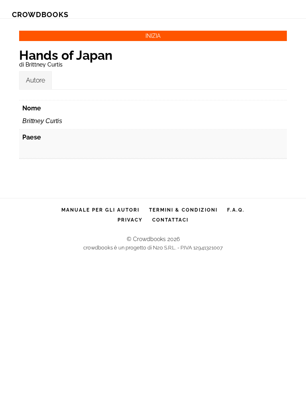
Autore (35, 80)
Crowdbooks (40, 14)
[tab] (35, 80)
